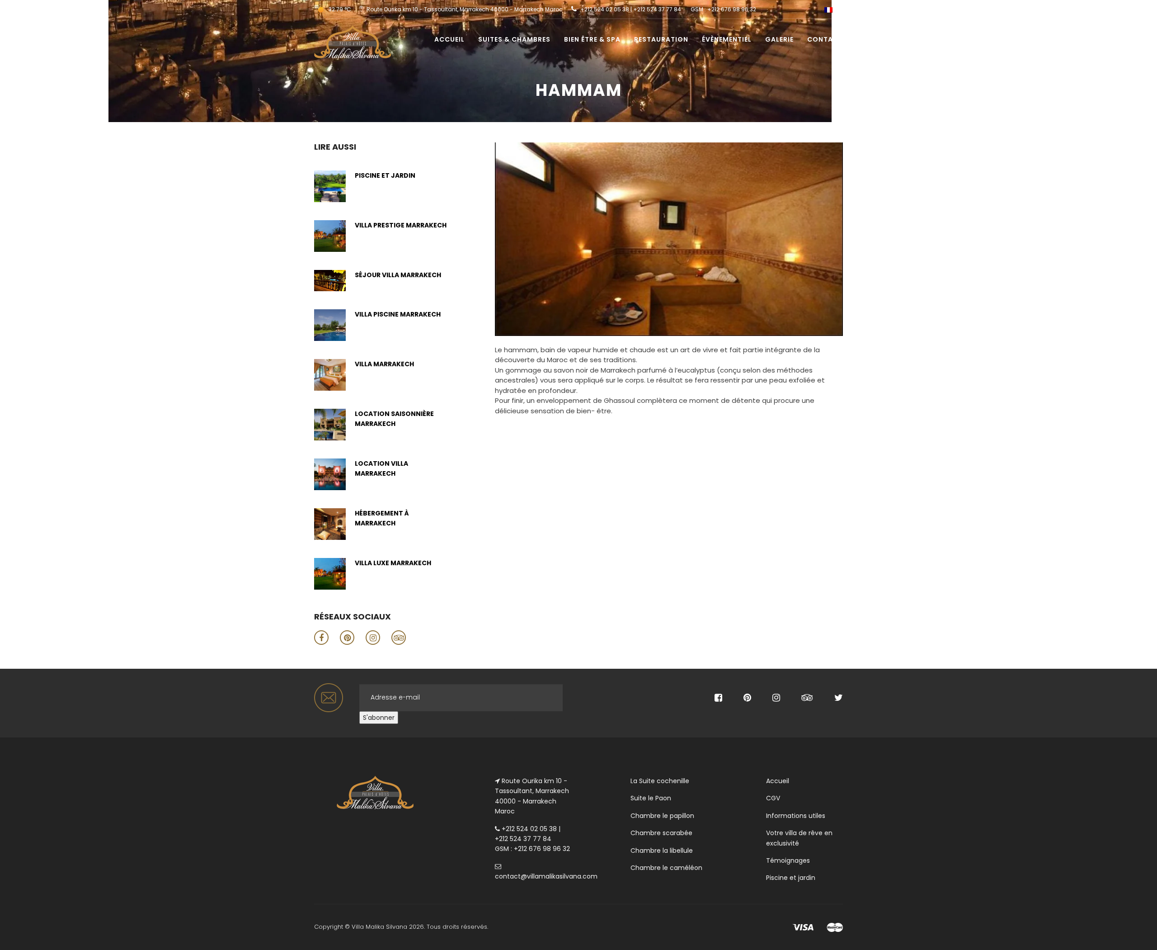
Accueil (449, 39)
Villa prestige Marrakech (401, 225)
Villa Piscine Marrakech (398, 314)
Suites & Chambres (514, 39)
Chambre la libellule (661, 850)
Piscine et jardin (385, 175)
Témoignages (788, 860)
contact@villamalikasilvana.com (546, 876)
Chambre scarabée (661, 832)
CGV (773, 798)
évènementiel (727, 39)
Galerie (779, 39)
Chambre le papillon (662, 815)
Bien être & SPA (592, 39)
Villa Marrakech (384, 364)
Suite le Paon (650, 798)
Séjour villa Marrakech (398, 274)
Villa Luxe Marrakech (393, 562)
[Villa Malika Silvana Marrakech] (349, 30)
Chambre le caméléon (666, 867)
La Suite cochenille (659, 780)
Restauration (661, 39)
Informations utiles (795, 815)
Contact (825, 39)
